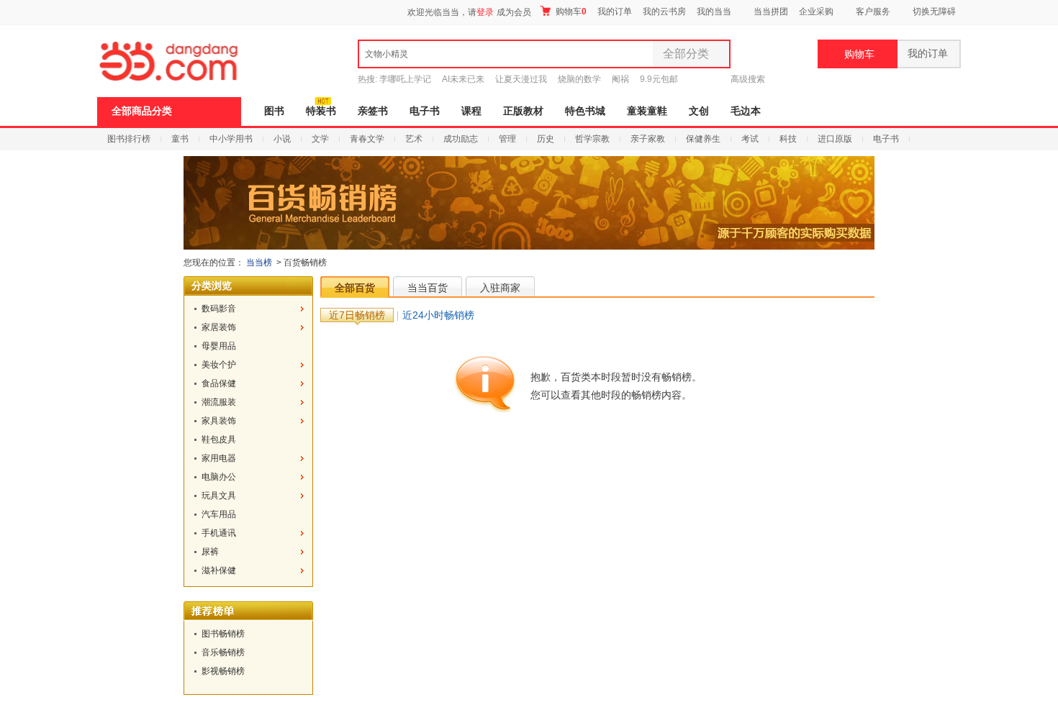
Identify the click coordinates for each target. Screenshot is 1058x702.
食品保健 (219, 383)
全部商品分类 (142, 111)
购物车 (570, 11)
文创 (699, 111)
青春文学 (367, 139)
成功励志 (460, 139)
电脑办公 (219, 477)
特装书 (321, 111)
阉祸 (620, 79)
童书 (180, 139)
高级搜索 (748, 79)
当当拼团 (771, 11)
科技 (788, 139)
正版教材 (523, 111)
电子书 (425, 111)
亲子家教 (647, 139)
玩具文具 (219, 496)
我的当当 (714, 11)
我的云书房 (664, 11)
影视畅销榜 (223, 671)
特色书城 (585, 111)
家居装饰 (219, 327)
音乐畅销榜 (223, 652)
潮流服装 (219, 402)
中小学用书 (231, 139)
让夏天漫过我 (521, 79)
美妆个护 (219, 365)
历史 (545, 139)
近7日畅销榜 (357, 315)
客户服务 (873, 11)
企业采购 (816, 11)
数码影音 (219, 309)
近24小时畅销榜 (438, 315)
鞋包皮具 (219, 439)
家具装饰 (219, 421)
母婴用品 (219, 346)
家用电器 (219, 458)
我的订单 (614, 11)
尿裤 (210, 552)
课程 (471, 111)
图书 (274, 111)
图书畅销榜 (223, 634)
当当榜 (259, 262)
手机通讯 (219, 533)
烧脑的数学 (579, 79)
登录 (485, 12)
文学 (320, 139)
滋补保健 (219, 570)
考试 (750, 139)
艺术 (413, 139)
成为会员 (514, 12)
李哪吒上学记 (405, 79)
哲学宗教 (592, 139)
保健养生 (703, 139)
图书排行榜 (128, 139)
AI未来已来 (463, 79)
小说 (282, 139)
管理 (507, 139)
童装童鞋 (647, 111)
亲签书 (373, 111)
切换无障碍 (934, 11)
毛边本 (746, 111)
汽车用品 (219, 514)
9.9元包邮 (659, 79)
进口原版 (835, 139)
